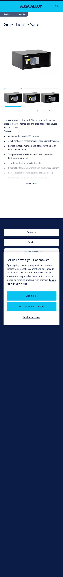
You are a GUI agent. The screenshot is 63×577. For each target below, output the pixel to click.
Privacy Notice (20, 283)
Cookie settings (31, 317)
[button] (21, 14)
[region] (31, 288)
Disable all (31, 295)
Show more (31, 183)
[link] (10, 14)
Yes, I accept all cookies (31, 306)
